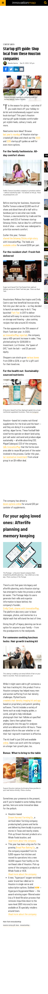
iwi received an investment (15, 457)
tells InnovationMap (11, 447)
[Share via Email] (21, 69)
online (5, 742)
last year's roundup (11, 134)
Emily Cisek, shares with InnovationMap (21, 608)
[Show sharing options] (39, 183)
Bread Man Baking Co (25, 847)
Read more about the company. (22, 914)
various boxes (33, 357)
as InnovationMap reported (15, 335)
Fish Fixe (15, 312)
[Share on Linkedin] (16, 69)
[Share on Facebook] (5, 69)
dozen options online (12, 504)
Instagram (35, 412)
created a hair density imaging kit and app (22, 700)
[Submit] (45, 3)
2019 (9, 141)
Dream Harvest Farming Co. (20, 817)
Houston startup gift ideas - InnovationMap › (16, 925)
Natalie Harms (13, 63)
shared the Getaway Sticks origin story (20, 238)
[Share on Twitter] (11, 69)
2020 (38, 137)
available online (9, 245)
